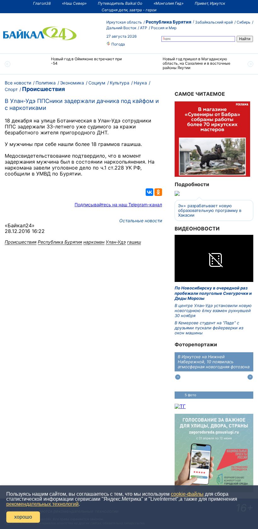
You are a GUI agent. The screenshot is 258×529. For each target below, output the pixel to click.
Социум (96, 82)
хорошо (23, 517)
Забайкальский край (214, 22)
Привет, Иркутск (210, 3)
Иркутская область (124, 22)
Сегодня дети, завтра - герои (129, 10)
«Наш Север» (74, 3)
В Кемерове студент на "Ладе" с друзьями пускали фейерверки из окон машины (209, 328)
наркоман (93, 242)
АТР (143, 27)
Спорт (11, 89)
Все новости (18, 82)
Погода (117, 44)
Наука (140, 82)
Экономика (72, 82)
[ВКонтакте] (149, 192)
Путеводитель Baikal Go (120, 3)
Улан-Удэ (116, 242)
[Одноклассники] (158, 192)
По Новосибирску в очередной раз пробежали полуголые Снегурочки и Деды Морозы (213, 293)
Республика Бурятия (168, 21)
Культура (119, 82)
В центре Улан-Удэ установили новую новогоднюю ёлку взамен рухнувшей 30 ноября (213, 310)
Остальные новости (140, 220)
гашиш (134, 242)
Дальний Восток (121, 27)
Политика (46, 82)
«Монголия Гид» (168, 3)
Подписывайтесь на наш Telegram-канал (118, 204)
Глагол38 (42, 3)
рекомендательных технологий (42, 504)
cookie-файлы (187, 494)
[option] (73, 64)
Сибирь (243, 22)
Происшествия (43, 89)
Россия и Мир (164, 27)
